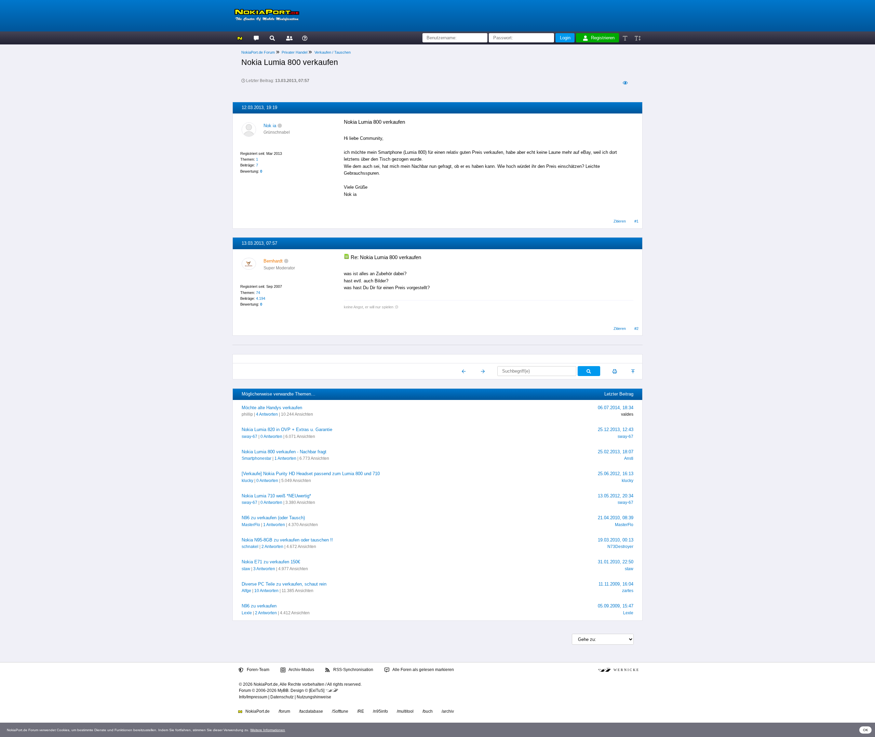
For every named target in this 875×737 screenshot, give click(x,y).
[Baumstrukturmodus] (625, 83)
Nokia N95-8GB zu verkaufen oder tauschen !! (287, 539)
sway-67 (249, 436)
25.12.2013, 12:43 (615, 429)
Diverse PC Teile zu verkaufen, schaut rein (284, 584)
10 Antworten (266, 591)
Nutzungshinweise (314, 697)
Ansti (628, 458)
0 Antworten (271, 436)
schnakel (250, 547)
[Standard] (625, 37)
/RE (360, 711)
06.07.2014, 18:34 (615, 407)
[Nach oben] (633, 371)
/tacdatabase (311, 711)
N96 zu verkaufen (259, 605)
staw (246, 569)
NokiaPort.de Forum (258, 52)
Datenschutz (282, 697)
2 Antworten (272, 547)
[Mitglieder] (288, 37)
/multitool (405, 711)
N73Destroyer (620, 547)
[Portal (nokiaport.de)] (239, 37)
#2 (636, 328)
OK (865, 730)
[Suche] (272, 37)
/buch (427, 711)
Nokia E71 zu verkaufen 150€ (271, 561)
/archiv (448, 711)
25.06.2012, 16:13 (615, 473)
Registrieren (603, 37)
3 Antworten (264, 569)
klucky (247, 481)
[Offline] (280, 125)
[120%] (637, 37)
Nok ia (270, 125)
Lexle (247, 613)
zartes (627, 591)
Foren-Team (257, 670)
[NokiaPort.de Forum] (255, 37)
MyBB (283, 690)
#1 (636, 221)
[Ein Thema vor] (483, 371)
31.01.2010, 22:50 (615, 561)
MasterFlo (251, 525)
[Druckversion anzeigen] (614, 371)
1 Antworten (285, 458)
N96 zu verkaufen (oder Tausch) (273, 517)
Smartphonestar (256, 458)
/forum (284, 711)
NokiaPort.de (257, 711)
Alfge (246, 591)
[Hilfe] (304, 37)
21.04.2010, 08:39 (615, 517)
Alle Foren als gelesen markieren (423, 670)
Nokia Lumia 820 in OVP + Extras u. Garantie (287, 429)
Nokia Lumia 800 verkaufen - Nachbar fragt (284, 451)
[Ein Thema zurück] (464, 371)
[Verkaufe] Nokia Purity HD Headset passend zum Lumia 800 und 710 (311, 473)
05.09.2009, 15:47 (615, 605)
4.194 (260, 298)
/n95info (380, 711)
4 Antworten (267, 414)
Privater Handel (294, 52)
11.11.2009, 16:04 (615, 584)
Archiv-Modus (301, 670)
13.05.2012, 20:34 (615, 495)
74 (258, 293)
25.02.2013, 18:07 (615, 451)
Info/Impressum (253, 697)
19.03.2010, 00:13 (615, 539)
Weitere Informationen (267, 730)
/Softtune (340, 711)
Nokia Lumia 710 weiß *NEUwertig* (276, 495)
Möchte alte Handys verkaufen (272, 407)
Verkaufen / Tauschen (332, 52)
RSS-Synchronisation (352, 670)
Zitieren (620, 221)
